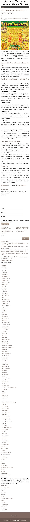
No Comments (22, 185)
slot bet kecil (5, 397)
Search (2, 236)
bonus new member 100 (8, 347)
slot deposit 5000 (5, 444)
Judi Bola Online (6, 357)
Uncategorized (5, 441)
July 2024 (4, 309)
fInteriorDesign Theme (9, 520)
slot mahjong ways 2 (7, 422)
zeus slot (4, 442)
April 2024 (4, 314)
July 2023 (4, 332)
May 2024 (4, 313)
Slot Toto (3, 450)
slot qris (4, 423)
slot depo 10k (5, 406)
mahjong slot (13, 18)
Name (2, 208)
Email (2, 212)
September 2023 (6, 328)
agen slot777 (5, 343)
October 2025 (5, 280)
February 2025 (5, 295)
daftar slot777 (5, 351)
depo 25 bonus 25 (6, 353)
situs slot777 (5, 389)
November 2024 (6, 301)
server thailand (4, 448)
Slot (3, 15)
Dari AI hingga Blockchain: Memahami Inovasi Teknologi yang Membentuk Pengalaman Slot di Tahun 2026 (15, 250)
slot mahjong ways (6, 420)
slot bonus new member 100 (9, 402)
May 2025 (4, 290)
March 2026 (5, 274)
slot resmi (4, 425)
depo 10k (3, 446)
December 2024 (6, 299)
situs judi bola (5, 385)
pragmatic (3, 456)
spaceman (4, 433)
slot (27, 18)
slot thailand (5, 429)
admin (4, 185)
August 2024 (5, 307)
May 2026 (4, 271)
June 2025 (4, 288)
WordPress (23, 520)
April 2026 (4, 273)
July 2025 (4, 286)
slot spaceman (4, 465)
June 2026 (4, 269)
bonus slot (4, 349)
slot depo (4, 404)
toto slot (4, 439)
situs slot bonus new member (9, 387)
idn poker (3, 489)
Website (3, 216)
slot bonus (4, 399)
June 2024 (4, 311)
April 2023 (4, 337)
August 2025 (5, 284)
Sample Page (14, 515)
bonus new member (5, 475)
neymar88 (4, 372)
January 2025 (5, 297)
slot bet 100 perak (5, 487)
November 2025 (6, 278)
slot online (3, 493)
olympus (3, 463)
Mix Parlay (4, 370)
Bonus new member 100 (7, 498)
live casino (4, 361)
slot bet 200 (5, 395)
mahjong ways (5, 366)
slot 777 (4, 393)
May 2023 (4, 335)
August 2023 (5, 330)
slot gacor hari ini (6, 416)
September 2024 (6, 305)
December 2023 (6, 322)
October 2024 (5, 303)
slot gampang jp (6, 418)
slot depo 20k (5, 408)
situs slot (3, 471)
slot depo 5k (4, 506)
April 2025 (4, 292)
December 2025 (6, 276)
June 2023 (4, 333)
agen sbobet (4, 485)
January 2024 (5, 320)
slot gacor (4, 414)
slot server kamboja (6, 427)
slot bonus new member (8, 401)
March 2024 (5, 316)
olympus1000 (5, 374)
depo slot (3, 502)
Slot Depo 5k (5, 410)
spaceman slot (5, 435)
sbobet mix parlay (6, 378)
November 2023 (6, 324)
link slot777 (5, 359)
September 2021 (6, 339)
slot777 (4, 431)
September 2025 (6, 282)
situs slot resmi (4, 473)
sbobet (3, 376)
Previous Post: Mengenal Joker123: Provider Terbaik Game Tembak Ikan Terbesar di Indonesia (7, 230)
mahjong (7, 18)
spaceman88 (5, 437)
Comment (3, 195)
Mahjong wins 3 (21, 18)
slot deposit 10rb (6, 412)
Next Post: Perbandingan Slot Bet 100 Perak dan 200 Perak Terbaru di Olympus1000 (22, 229)
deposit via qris (5, 355)
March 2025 (5, 293)
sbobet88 (4, 380)
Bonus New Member (7, 345)
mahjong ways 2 (6, 368)
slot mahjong (4, 20)
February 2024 (5, 318)
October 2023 (5, 326)
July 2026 (4, 267)
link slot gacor (4, 504)
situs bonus (4, 383)
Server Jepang (5, 382)
